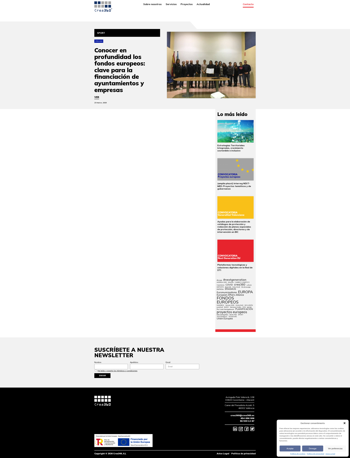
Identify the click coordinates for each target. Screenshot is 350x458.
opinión (249, 307)
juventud (220, 307)
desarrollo (228, 287)
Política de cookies (297, 454)
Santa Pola (233, 314)
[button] (344, 423)
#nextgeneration (234, 279)
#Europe (219, 280)
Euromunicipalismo (227, 292)
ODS (244, 307)
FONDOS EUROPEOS (227, 300)
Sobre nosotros (152, 4)
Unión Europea (225, 318)
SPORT (240, 314)
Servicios (171, 4)
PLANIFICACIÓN (244, 309)
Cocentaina (220, 285)
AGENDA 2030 (222, 282)
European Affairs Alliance (230, 295)
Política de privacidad (315, 454)
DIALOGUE (236, 287)
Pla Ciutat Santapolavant (225, 309)
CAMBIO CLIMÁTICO (242, 282)
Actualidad (203, 4)
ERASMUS (230, 289)
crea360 (239, 284)
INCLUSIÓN (249, 305)
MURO (226, 307)
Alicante (231, 282)
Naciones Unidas (235, 307)
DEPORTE (220, 287)
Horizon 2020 (229, 305)
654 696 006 (247, 418)
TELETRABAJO (222, 316)
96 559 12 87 (247, 421)
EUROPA (245, 292)
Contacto (248, 4)
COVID (229, 285)
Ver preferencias (335, 448)
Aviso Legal (330, 454)
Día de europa (245, 287)
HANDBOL (220, 305)
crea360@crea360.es (242, 415)
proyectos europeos (232, 312)
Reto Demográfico (222, 314)
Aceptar (290, 448)
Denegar (313, 448)
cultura (249, 285)
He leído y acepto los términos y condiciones (117, 371)
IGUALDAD (239, 305)
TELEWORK (232, 316)
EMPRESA (220, 289)
